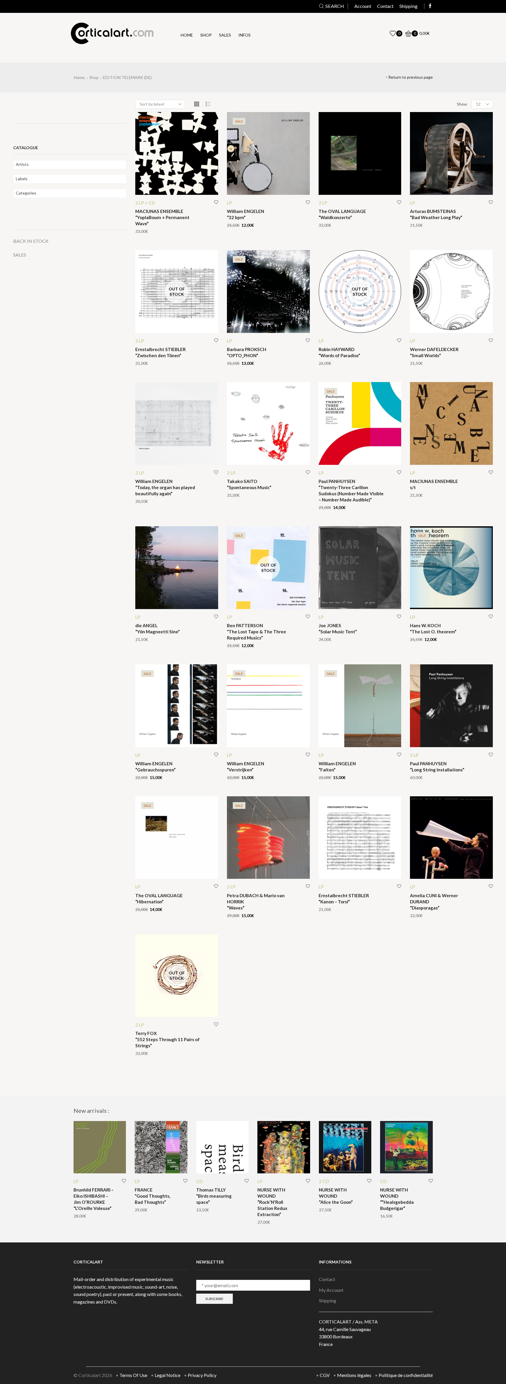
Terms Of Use (133, 1375)
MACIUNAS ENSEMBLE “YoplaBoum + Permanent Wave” (162, 217)
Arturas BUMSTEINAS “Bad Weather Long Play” (436, 214)
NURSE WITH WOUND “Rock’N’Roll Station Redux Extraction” (272, 1202)
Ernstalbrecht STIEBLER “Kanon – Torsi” (344, 898)
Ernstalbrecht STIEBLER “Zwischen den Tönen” (160, 352)
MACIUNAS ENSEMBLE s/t (434, 484)
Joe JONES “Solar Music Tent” (338, 628)
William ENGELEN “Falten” (337, 766)
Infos (244, 34)
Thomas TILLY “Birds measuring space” (214, 1196)
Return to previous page (410, 77)
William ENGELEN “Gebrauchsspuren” (155, 766)
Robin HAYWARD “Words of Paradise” (339, 352)
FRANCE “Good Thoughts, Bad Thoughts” (152, 1196)
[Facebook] (430, 6)
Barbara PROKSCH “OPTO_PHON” (246, 352)
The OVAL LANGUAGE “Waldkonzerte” (342, 214)
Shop (206, 34)
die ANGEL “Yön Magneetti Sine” (157, 628)
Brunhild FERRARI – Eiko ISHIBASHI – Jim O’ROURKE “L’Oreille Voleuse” (93, 1199)
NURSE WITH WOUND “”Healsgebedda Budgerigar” (397, 1199)
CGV (325, 1375)
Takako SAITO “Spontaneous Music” (249, 484)
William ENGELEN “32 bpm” (245, 214)
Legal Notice (167, 1375)
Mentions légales (354, 1375)
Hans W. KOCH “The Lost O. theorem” (433, 628)
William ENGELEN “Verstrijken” (245, 766)
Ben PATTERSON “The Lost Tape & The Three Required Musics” (256, 631)
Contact (385, 6)
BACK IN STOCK (31, 241)
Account (362, 6)
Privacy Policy (202, 1375)
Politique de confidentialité (406, 1375)
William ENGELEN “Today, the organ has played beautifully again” (165, 487)
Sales (225, 34)
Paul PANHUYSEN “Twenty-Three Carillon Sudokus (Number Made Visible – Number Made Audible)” (351, 490)
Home (187, 34)
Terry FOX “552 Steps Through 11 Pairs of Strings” (167, 1039)
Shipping (408, 6)
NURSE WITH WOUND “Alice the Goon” (336, 1196)
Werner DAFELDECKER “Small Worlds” (434, 352)
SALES (19, 254)
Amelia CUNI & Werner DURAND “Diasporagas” (434, 901)
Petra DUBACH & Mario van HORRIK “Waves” (256, 901)
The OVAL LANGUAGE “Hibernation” (159, 898)
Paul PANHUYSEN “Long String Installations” (437, 766)
